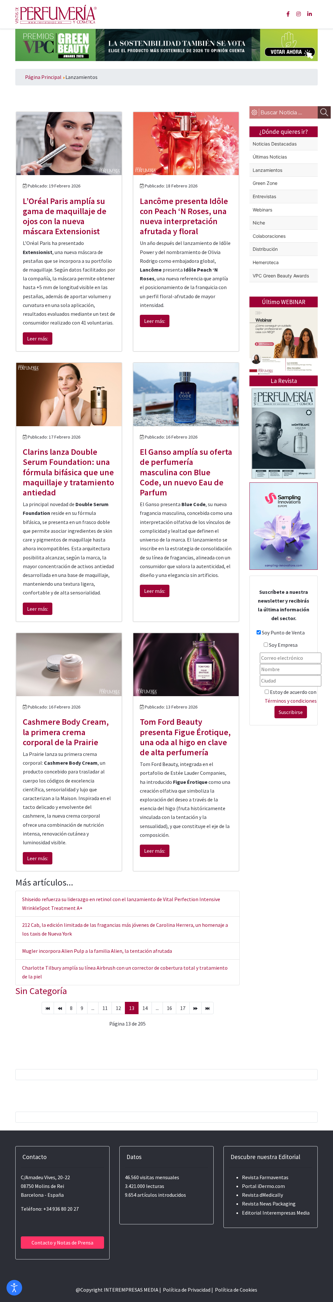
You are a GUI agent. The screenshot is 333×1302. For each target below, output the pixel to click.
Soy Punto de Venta (283, 632)
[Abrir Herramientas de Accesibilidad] (14, 1288)
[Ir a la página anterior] (60, 1008)
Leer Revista (283, 468)
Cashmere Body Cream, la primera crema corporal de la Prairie (66, 731)
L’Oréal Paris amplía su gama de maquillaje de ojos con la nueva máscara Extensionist (64, 216)
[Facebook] (288, 14)
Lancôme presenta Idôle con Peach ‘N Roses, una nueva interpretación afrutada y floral (184, 216)
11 (105, 1008)
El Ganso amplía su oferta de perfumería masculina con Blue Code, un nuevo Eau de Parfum (186, 472)
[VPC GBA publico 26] (166, 44)
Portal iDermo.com (263, 1186)
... (92, 1008)
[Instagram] (298, 14)
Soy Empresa (283, 645)
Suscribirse (291, 712)
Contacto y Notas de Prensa (62, 1242)
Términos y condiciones (291, 700)
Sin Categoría (41, 991)
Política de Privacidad (186, 1289)
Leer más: (37, 338)
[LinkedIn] (309, 14)
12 (118, 1008)
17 (182, 1008)
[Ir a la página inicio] (48, 1008)
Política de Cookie (235, 1289)
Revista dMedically (262, 1195)
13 (131, 1008)
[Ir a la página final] (207, 1008)
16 (169, 1008)
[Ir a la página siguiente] (195, 1008)
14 (145, 1008)
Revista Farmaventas (265, 1177)
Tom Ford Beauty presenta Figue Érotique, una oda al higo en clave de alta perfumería (185, 737)
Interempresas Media (286, 1212)
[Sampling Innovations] (283, 525)
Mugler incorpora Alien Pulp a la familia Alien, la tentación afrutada (97, 951)
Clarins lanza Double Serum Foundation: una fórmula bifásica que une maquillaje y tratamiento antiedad (68, 472)
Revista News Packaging (269, 1203)
